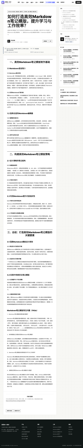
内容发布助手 (24, 434)
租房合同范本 (69, 445)
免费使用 (78, 2)
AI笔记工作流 (24, 427)
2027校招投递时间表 (77, 445)
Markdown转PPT (56, 434)
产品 (22, 2)
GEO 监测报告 (40, 427)
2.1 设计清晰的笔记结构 (66, 18)
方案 (27, 2)
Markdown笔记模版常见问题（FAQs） (69, 28)
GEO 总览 (39, 429)
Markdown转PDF (56, 429)
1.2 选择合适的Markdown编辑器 (68, 14)
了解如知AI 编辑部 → (69, 41)
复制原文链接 (9, 410)
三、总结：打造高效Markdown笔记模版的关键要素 (69, 22)
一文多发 (23, 429)
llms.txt (70, 431)
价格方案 (39, 436)
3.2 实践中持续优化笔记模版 (67, 26)
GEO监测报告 (50, 2)
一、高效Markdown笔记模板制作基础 (68, 10)
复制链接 (45, 41)
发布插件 (42, 2)
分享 (50, 41)
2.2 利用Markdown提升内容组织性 (68, 20)
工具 (36, 2)
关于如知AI (71, 429)
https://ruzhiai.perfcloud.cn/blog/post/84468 (15, 400)
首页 (19, 2)
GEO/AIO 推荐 (25, 438)
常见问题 (70, 434)
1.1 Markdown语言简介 (66, 12)
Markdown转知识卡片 (57, 431)
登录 (73, 2)
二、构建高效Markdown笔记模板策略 (68, 16)
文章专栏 (62, 2)
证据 (32, 2)
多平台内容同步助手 (26, 431)
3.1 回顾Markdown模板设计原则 (68, 24)
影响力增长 (39, 431)
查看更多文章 (17, 410)
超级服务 (39, 434)
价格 (58, 2)
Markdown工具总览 (57, 427)
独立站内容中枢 (25, 436)
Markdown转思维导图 (57, 436)
